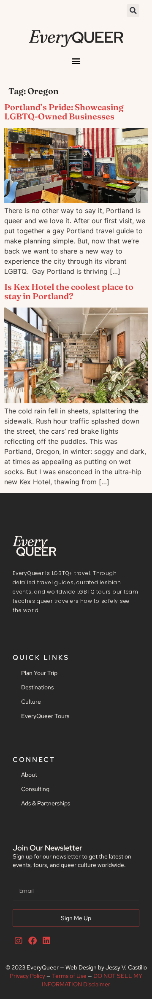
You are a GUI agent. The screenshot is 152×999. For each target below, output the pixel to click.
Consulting (35, 789)
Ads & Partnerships (45, 803)
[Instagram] (18, 941)
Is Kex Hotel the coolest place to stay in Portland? (68, 291)
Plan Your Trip (39, 673)
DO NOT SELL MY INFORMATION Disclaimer (92, 980)
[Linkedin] (46, 941)
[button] (133, 10)
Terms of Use (69, 976)
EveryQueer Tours (45, 716)
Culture (31, 701)
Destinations (37, 687)
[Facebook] (32, 941)
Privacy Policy (27, 976)
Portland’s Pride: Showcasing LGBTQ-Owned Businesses (64, 112)
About (29, 774)
